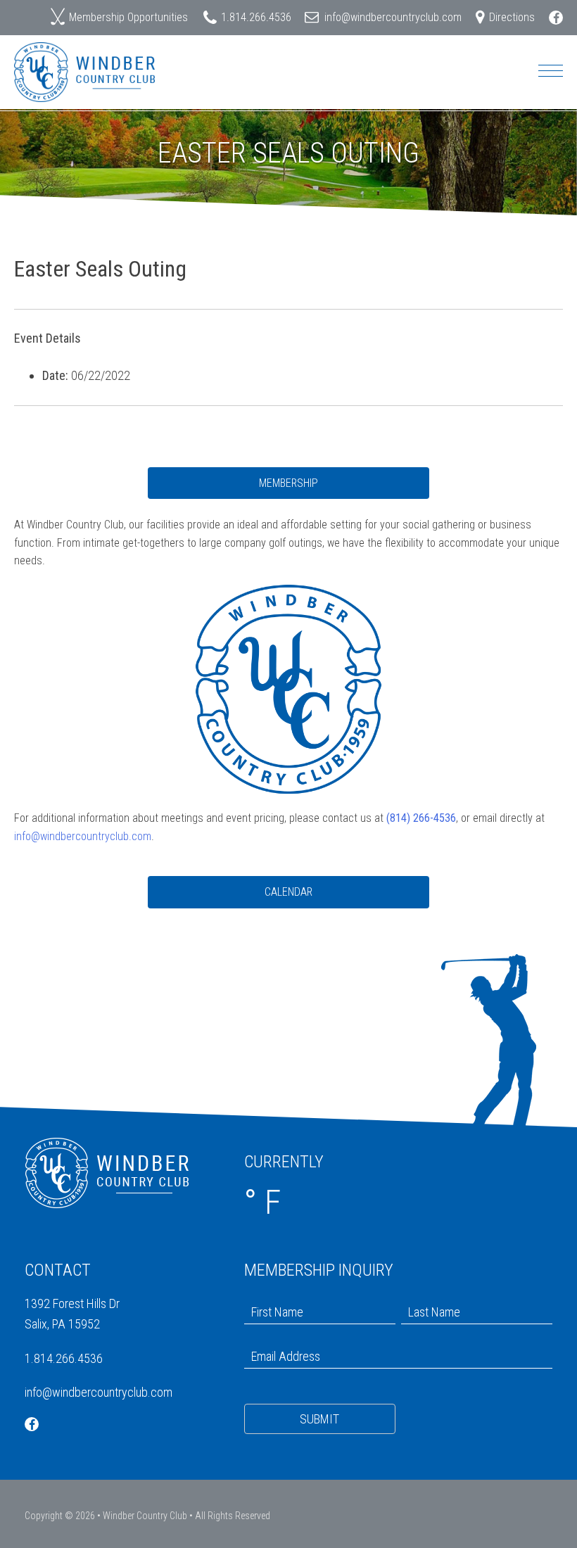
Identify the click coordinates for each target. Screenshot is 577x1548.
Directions (512, 17)
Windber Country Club (145, 1515)
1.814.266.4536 (256, 17)
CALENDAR (288, 892)
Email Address (278, 1342)
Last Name (426, 1298)
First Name (270, 1298)
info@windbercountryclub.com (393, 17)
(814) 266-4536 (421, 818)
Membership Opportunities (128, 17)
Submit (319, 1418)
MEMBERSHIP (288, 483)
